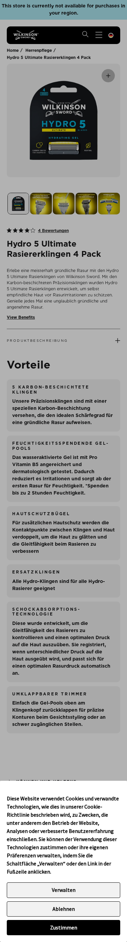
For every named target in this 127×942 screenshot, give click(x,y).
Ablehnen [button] (63, 908)
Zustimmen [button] (63, 927)
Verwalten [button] (64, 889)
